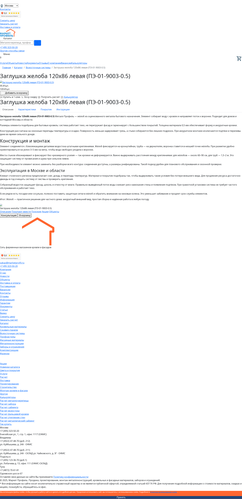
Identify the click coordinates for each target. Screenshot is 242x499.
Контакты (5, 9)
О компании (54, 63)
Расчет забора (8, 404)
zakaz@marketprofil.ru (12, 262)
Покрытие (46, 109)
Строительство (8, 387)
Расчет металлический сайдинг (17, 420)
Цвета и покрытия (10, 370)
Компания (5, 269)
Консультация (9, 215)
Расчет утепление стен (12, 417)
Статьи (4, 309)
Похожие (36, 211)
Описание (7, 109)
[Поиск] (37, 43)
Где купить (6, 424)
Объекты (12, 63)
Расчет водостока (9, 410)
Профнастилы (7, 336)
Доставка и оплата (10, 27)
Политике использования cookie (163, 492)
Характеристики (27, 109)
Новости (22, 63)
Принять (121, 497)
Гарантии (5, 303)
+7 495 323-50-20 (9, 47)
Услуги (3, 63)
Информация (7, 299)
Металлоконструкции (12, 343)
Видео (3, 313)
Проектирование (9, 383)
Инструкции (63, 109)
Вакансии (66, 63)
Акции (45, 211)
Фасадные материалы (12, 340)
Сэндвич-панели (9, 330)
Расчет (4, 377)
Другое (4, 393)
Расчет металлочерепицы (14, 400)
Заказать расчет (9, 23)
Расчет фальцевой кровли (14, 414)
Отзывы (43, 63)
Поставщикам (7, 286)
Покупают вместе (21, 211)
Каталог (4, 323)
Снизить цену (7, 20)
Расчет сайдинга (9, 407)
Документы (33, 63)
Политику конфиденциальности (70, 476)
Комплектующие (9, 350)
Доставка (5, 380)
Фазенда (4, 353)
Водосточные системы (12, 333)
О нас (3, 272)
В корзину (24, 215)
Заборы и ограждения (12, 346)
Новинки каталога (10, 367)
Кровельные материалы (13, 326)
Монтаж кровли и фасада (14, 390)
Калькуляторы (79, 63)
